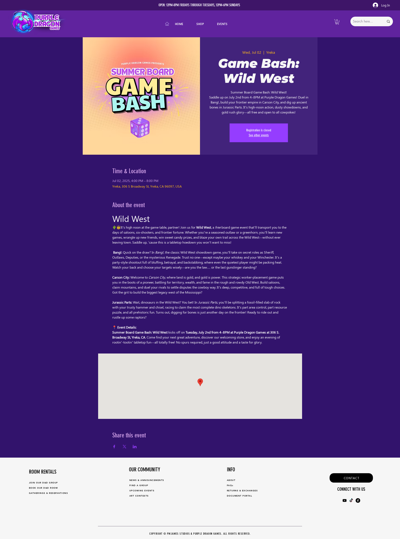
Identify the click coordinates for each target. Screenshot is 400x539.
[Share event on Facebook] (114, 446)
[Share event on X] (124, 446)
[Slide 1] (194, 0)
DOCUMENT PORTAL (239, 495)
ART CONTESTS (139, 495)
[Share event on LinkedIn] (135, 446)
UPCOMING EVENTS (142, 490)
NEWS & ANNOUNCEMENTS (146, 480)
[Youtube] (344, 500)
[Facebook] (358, 500)
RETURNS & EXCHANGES (242, 490)
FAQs (230, 485)
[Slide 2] (198, 0)
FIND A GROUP (138, 485)
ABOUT (231, 480)
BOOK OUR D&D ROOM (43, 488)
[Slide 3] (201, 0)
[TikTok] (351, 500)
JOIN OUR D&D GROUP (43, 482)
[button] (337, 21)
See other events (259, 135)
